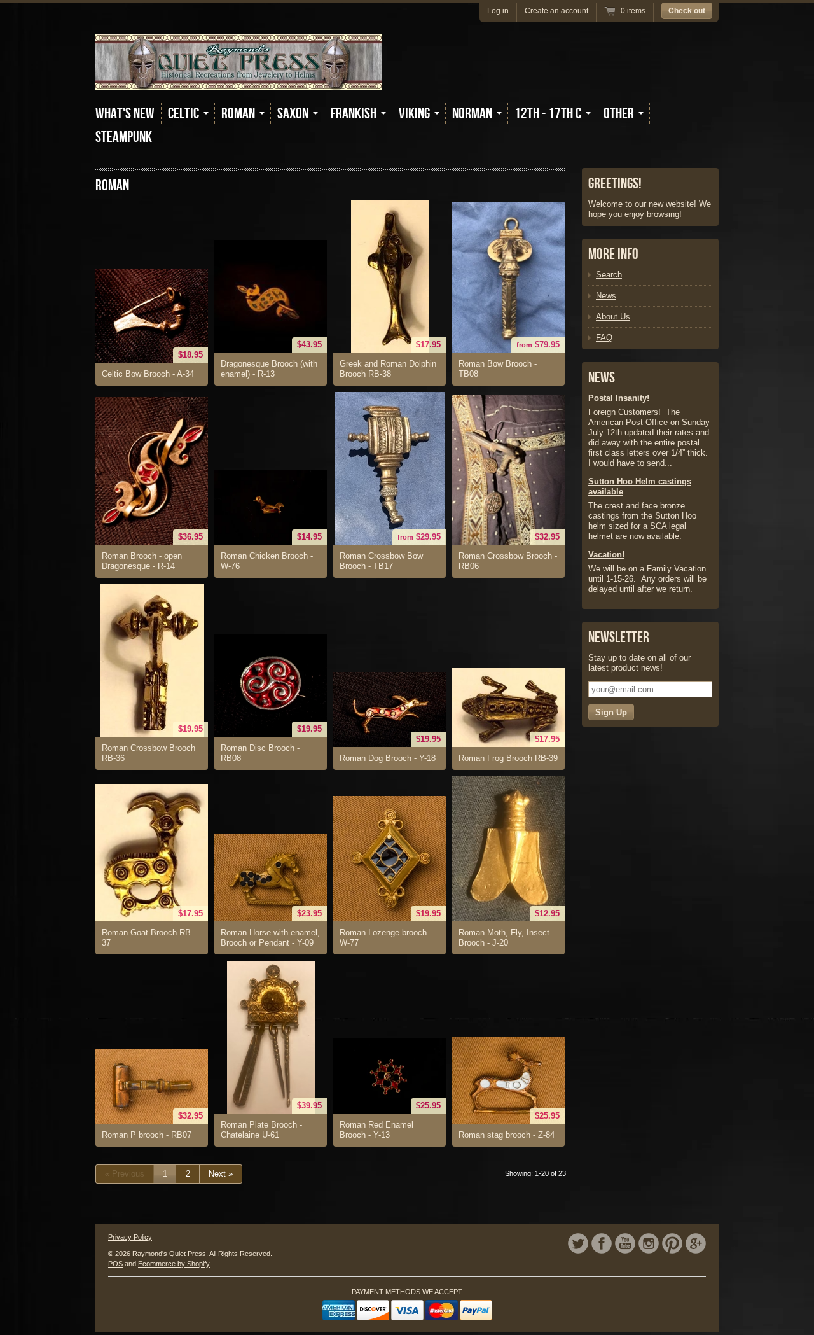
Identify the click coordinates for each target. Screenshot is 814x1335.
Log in (498, 10)
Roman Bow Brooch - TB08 (498, 369)
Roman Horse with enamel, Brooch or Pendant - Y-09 (270, 937)
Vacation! (606, 554)
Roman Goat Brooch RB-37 (147, 937)
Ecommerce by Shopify (174, 1264)
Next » (221, 1173)
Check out (686, 10)
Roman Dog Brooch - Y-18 (388, 758)
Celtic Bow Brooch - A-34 (148, 374)
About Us (613, 316)
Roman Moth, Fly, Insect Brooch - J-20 (504, 937)
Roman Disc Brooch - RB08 (260, 753)
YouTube (625, 1243)
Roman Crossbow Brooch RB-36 (148, 753)
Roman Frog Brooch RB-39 (508, 758)
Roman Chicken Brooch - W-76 (267, 561)
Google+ (696, 1243)
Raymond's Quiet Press (169, 1253)
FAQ (604, 337)
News (606, 295)
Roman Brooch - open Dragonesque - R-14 (142, 561)
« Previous (124, 1173)
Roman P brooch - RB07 (146, 1135)
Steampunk (123, 137)
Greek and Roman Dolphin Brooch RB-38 (388, 369)
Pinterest (672, 1243)
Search (609, 274)
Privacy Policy (130, 1237)
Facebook (601, 1243)
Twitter (578, 1243)
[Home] (238, 81)
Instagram (648, 1243)
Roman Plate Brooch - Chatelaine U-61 (261, 1130)
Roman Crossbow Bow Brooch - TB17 (381, 561)
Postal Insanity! (618, 398)
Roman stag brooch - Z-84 (507, 1135)
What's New (125, 113)
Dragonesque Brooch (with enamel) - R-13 (269, 369)
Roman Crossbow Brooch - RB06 (508, 561)
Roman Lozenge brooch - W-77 (386, 937)
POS (115, 1264)
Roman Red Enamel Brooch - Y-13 (376, 1130)
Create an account (556, 10)
